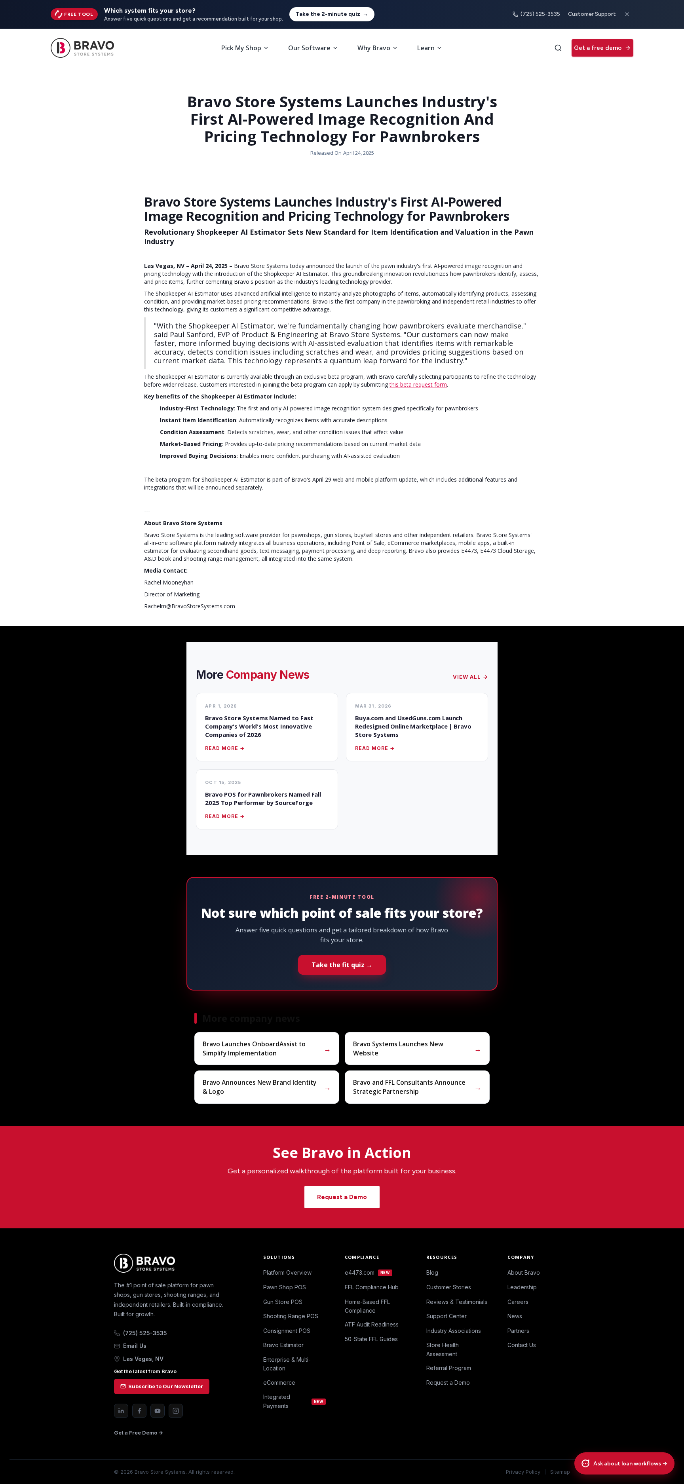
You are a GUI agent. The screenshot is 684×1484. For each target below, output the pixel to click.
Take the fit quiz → (342, 964)
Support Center (446, 1316)
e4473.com (367, 1272)
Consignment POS (286, 1330)
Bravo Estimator (283, 1345)
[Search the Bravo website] (558, 48)
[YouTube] (157, 1411)
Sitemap (560, 1472)
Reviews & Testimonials (456, 1301)
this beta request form (418, 384)
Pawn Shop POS (284, 1287)
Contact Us (521, 1345)
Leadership (522, 1287)
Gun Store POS (282, 1301)
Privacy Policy (523, 1472)
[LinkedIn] (121, 1411)
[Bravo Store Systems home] (169, 1263)
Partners (518, 1330)
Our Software (309, 48)
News (514, 1316)
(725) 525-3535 (540, 14)
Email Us (134, 1345)
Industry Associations (453, 1330)
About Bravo (523, 1272)
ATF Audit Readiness (372, 1324)
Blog (432, 1272)
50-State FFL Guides (371, 1339)
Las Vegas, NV (143, 1358)
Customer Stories (448, 1287)
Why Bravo (373, 48)
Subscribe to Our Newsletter (165, 1386)
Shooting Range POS (290, 1316)
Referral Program (448, 1367)
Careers (517, 1301)
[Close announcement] (627, 14)
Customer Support (592, 14)
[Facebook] (139, 1411)
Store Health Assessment (442, 1349)
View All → (470, 677)
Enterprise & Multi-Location (287, 1364)
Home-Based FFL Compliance (367, 1306)
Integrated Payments (293, 1401)
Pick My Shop (241, 48)
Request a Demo (342, 1197)
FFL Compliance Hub (372, 1287)
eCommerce (279, 1382)
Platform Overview (287, 1272)
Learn (426, 48)
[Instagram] (176, 1411)
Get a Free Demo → (138, 1432)
